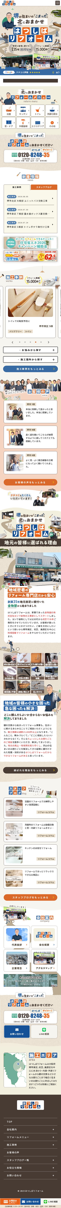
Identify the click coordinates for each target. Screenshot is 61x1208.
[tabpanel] (30, 312)
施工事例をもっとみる (30, 368)
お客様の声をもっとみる (30, 482)
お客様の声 (13, 1152)
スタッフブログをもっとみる (30, 897)
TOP (9, 1121)
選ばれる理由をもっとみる (30, 770)
